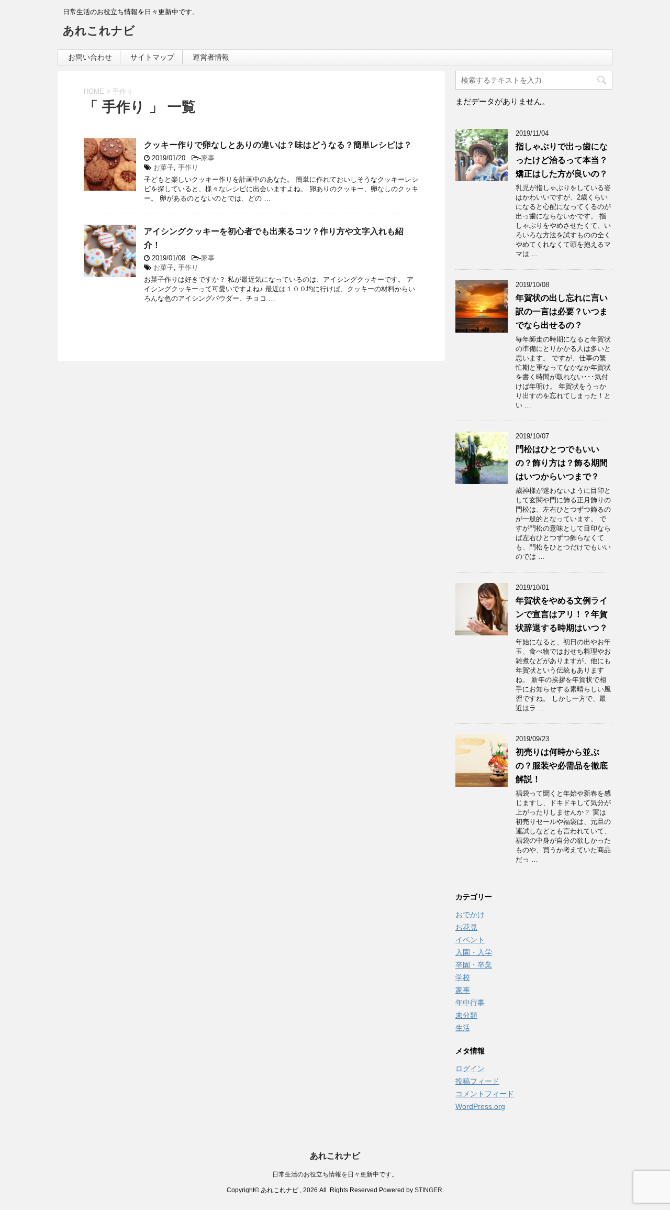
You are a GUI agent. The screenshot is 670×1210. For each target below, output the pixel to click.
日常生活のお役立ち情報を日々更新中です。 (335, 1174)
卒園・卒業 (473, 965)
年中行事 (470, 1002)
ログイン (470, 1068)
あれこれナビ (99, 31)
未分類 (466, 1015)
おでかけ (470, 914)
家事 (208, 158)
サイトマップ (152, 57)
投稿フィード (477, 1081)
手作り (188, 167)
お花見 (466, 927)
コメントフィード (484, 1094)
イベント (470, 940)
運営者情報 (211, 57)
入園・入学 (473, 952)
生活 (462, 1028)
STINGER (428, 1190)
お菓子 (163, 167)
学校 (462, 977)
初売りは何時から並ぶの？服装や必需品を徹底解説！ (562, 765)
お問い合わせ (90, 57)
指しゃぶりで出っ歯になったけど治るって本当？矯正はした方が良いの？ (562, 160)
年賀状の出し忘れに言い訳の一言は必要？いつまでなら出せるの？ (562, 311)
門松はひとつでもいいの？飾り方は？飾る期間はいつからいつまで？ (562, 463)
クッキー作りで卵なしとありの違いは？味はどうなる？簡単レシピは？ (278, 144)
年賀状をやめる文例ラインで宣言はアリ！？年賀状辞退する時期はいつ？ (562, 614)
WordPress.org (480, 1106)
